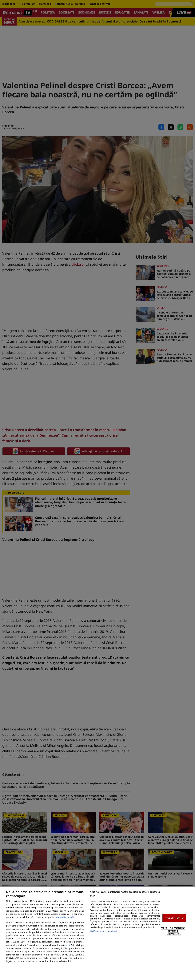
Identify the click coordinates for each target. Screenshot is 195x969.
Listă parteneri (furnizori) (103, 931)
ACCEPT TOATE (174, 918)
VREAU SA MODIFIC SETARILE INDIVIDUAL (173, 931)
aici (68, 945)
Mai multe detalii (64, 917)
